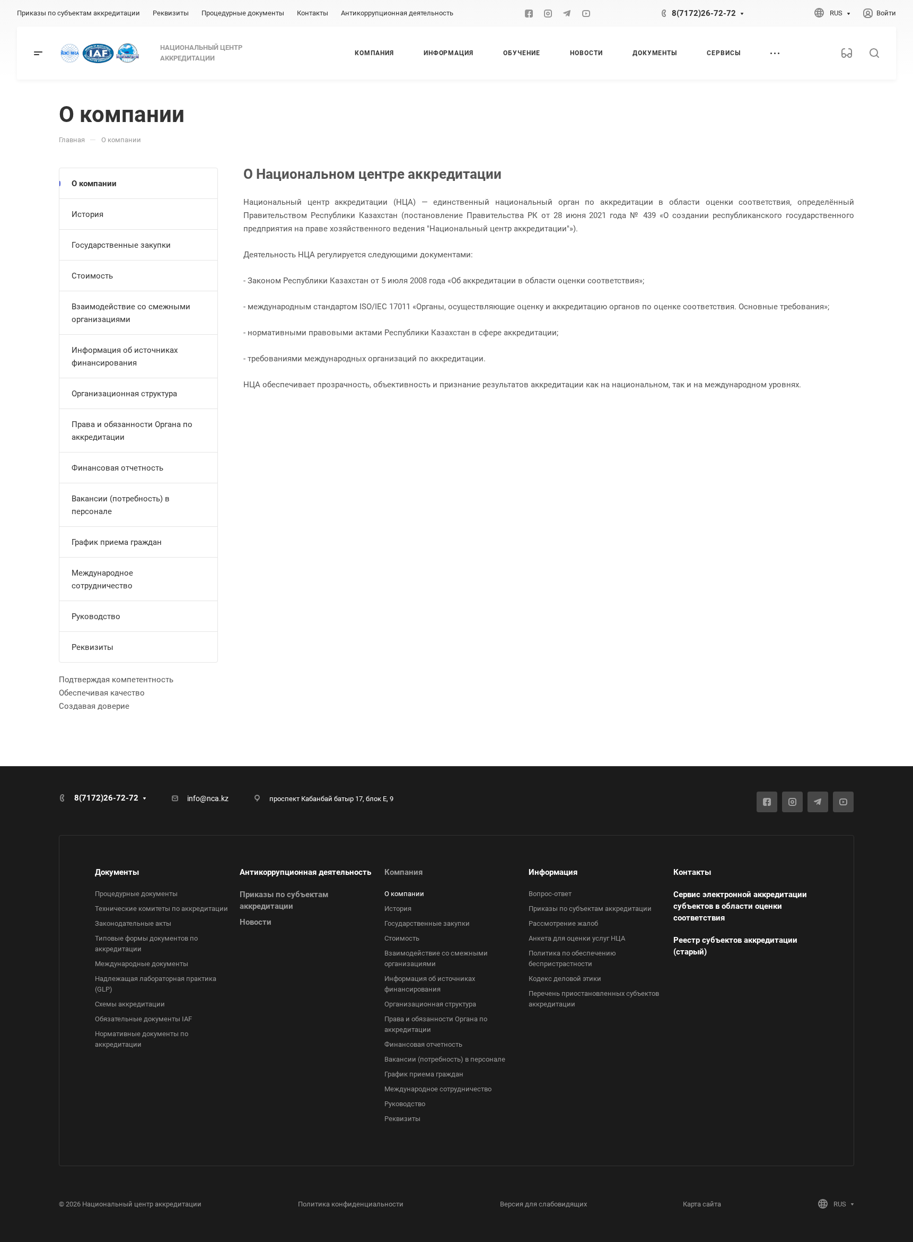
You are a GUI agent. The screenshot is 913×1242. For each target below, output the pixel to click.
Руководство (96, 616)
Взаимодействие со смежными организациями (131, 313)
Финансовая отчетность (117, 468)
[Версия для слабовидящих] (846, 53)
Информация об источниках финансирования (125, 356)
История (87, 214)
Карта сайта (702, 1204)
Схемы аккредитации (130, 1004)
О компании (94, 183)
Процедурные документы (136, 894)
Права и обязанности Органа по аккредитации (132, 431)
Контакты (692, 872)
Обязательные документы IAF (143, 1019)
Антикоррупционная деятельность (305, 872)
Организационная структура (124, 393)
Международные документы (141, 964)
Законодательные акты (133, 923)
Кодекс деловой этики (565, 979)
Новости (255, 922)
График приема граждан (117, 542)
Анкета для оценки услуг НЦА (577, 938)
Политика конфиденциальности (350, 1204)
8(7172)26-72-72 (704, 13)
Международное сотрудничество (102, 579)
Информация (553, 872)
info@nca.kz (208, 798)
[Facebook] (528, 13)
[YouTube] (586, 13)
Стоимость (92, 276)
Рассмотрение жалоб (563, 923)
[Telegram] (566, 13)
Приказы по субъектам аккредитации (590, 909)
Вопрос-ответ (550, 894)
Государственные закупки (121, 245)
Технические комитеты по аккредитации (161, 909)
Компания (403, 872)
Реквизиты (92, 647)
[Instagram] (547, 13)
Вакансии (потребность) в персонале (121, 505)
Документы (117, 872)
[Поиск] (874, 53)
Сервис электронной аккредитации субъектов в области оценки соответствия (740, 906)
